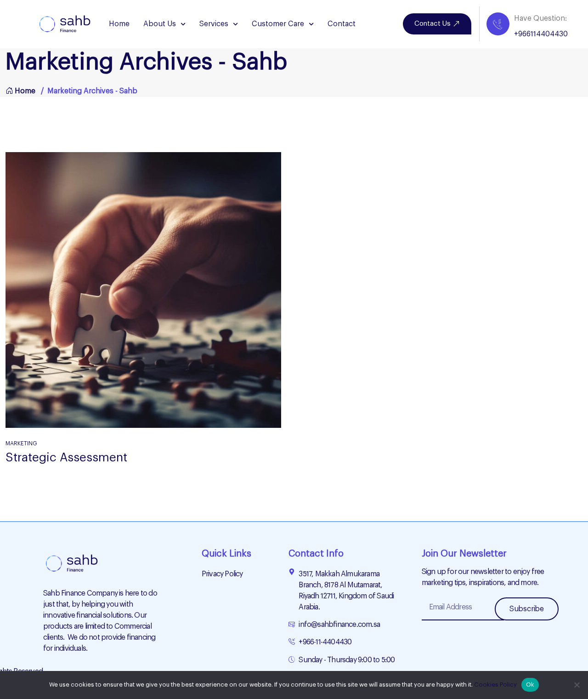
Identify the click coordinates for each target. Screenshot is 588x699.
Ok (530, 685)
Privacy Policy (222, 574)
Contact (342, 24)
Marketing (21, 443)
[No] (576, 684)
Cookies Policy (495, 685)
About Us (159, 24)
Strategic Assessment (66, 458)
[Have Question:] (497, 23)
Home (119, 24)
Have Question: (540, 18)
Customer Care (278, 24)
